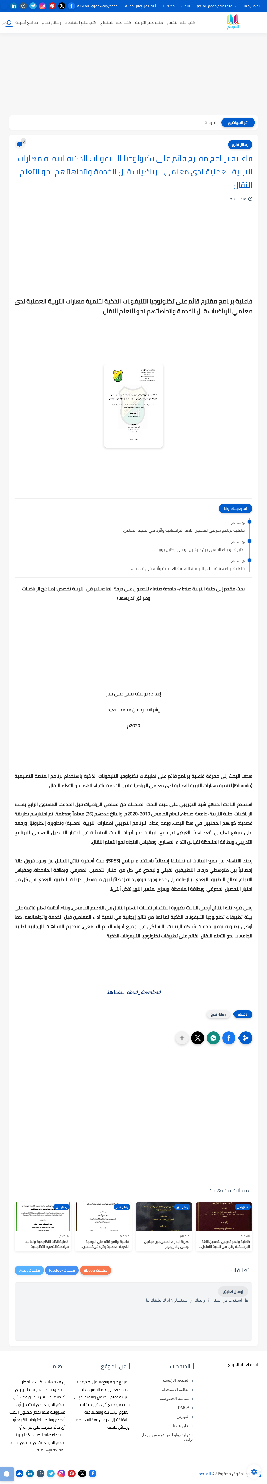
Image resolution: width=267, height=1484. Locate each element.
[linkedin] (13, 5)
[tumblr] (23, 5)
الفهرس (183, 1417)
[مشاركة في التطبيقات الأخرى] (182, 1037)
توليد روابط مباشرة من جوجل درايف (167, 1437)
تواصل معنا (251, 6)
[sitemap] (19, 1473)
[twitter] (61, 5)
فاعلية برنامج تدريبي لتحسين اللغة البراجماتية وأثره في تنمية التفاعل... (183, 530)
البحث (185, 6)
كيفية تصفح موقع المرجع (216, 6)
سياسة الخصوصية (175, 1399)
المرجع (205, 1473)
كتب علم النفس (181, 22)
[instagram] (42, 5)
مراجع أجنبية (26, 22)
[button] (228, 1037)
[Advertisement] (133, 74)
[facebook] (71, 5)
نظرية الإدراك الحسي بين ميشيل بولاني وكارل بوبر (201, 549)
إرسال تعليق (233, 1291)
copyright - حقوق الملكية (97, 6)
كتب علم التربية (149, 22)
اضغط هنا (133, 992)
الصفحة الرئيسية (176, 1380)
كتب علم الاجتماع (115, 22)
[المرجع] (233, 22)
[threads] (4, 5)
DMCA (184, 1407)
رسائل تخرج (51, 22)
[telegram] (33, 5)
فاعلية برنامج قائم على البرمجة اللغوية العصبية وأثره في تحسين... (187, 568)
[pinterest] (52, 5)
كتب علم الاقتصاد (80, 22)
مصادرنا (169, 6)
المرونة (211, 122)
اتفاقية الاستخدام (176, 1389)
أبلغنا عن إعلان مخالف (140, 6)
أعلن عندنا (181, 1426)
